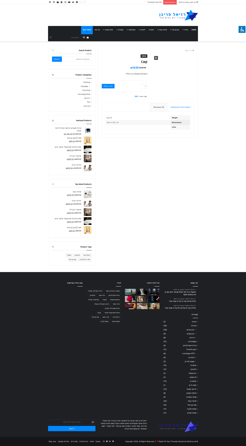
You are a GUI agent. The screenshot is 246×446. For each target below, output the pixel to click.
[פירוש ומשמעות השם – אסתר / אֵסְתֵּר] (154, 299)
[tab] (180, 107)
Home (194, 30)
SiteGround (191, 441)
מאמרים (120, 30)
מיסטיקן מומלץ (115, 300)
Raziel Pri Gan (164, 441)
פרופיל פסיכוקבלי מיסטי (112, 313)
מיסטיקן (77, 255)
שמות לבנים (191, 413)
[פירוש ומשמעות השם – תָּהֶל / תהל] (142, 306)
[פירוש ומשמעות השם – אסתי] (142, 299)
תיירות (191, 338)
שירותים (87, 106)
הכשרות (151, 30)
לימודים (142, 30)
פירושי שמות (163, 30)
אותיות (193, 326)
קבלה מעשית (109, 30)
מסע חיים (192, 385)
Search (57, 59)
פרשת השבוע (191, 393)
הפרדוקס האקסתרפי (154, 2)
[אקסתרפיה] (142, 292)
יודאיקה (87, 98)
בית (190, 50)
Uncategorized (84, 94)
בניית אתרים (83, 441)
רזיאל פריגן (116, 317)
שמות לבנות (191, 409)
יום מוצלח (192, 373)
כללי (88, 102)
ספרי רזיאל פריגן (85, 259)
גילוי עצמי (102, 295)
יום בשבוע (190, 334)
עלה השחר (116, 304)
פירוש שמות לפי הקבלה (112, 308)
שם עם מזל (175, 30)
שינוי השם (106, 317)
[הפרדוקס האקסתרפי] (130, 292)
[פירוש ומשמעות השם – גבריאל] (130, 299)
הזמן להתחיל (191, 349)
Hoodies (84, 86)
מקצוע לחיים (189, 361)
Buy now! (87, 30)
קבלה (99, 313)
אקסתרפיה (132, 30)
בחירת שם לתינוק (189, 345)
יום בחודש (190, 330)
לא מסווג (193, 377)
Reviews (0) (158, 107)
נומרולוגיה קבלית (93, 300)
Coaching (86, 90)
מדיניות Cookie (63, 441)
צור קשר (97, 30)
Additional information (181, 107)
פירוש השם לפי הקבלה (101, 304)
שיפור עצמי (192, 401)
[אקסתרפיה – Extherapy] (130, 306)
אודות (186, 30)
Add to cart (108, 86)
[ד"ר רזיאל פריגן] (179, 15)
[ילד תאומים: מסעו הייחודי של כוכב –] (154, 306)
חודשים (193, 369)
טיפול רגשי (86, 255)
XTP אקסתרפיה (188, 353)
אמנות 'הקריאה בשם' (113, 291)
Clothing (86, 82)
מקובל (69, 255)
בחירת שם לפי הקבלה (95, 291)
